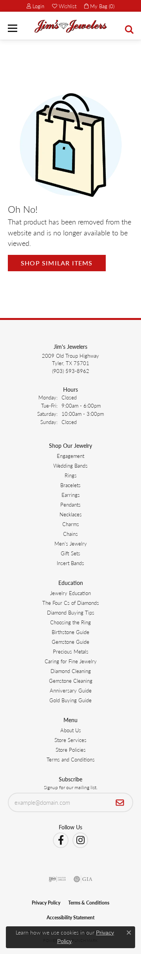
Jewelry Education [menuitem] (70, 593)
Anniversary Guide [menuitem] (71, 690)
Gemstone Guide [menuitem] (70, 641)
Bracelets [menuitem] (70, 485)
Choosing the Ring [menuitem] (70, 622)
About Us (70, 730)
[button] (35, 6)
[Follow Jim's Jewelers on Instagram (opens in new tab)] (80, 840)
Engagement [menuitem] (70, 455)
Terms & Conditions (88, 902)
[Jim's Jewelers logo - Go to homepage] (70, 26)
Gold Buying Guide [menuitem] (70, 700)
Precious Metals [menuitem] (71, 651)
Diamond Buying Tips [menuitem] (70, 612)
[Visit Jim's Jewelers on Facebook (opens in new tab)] (61, 840)
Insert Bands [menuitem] (70, 563)
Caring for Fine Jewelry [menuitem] (71, 661)
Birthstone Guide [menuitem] (70, 632)
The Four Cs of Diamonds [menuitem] (70, 602)
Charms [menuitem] (70, 524)
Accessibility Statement (70, 917)
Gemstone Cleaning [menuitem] (70, 680)
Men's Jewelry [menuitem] (70, 543)
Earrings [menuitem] (70, 494)
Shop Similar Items (57, 262)
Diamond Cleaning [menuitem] (71, 671)
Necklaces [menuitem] (71, 514)
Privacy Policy (46, 902)
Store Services (70, 740)
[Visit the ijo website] (57, 879)
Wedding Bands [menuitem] (70, 465)
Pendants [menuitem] (70, 504)
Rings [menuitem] (71, 475)
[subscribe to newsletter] (120, 802)
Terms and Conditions (71, 759)
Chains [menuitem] (70, 533)
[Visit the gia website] (83, 879)
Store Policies (71, 749)
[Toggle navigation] (12, 28)
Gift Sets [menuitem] (70, 553)
